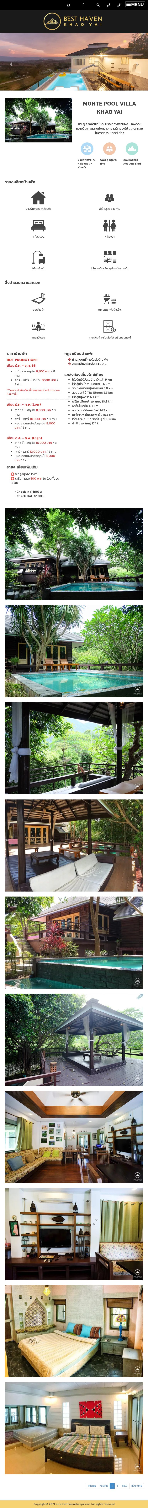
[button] (11, 62)
